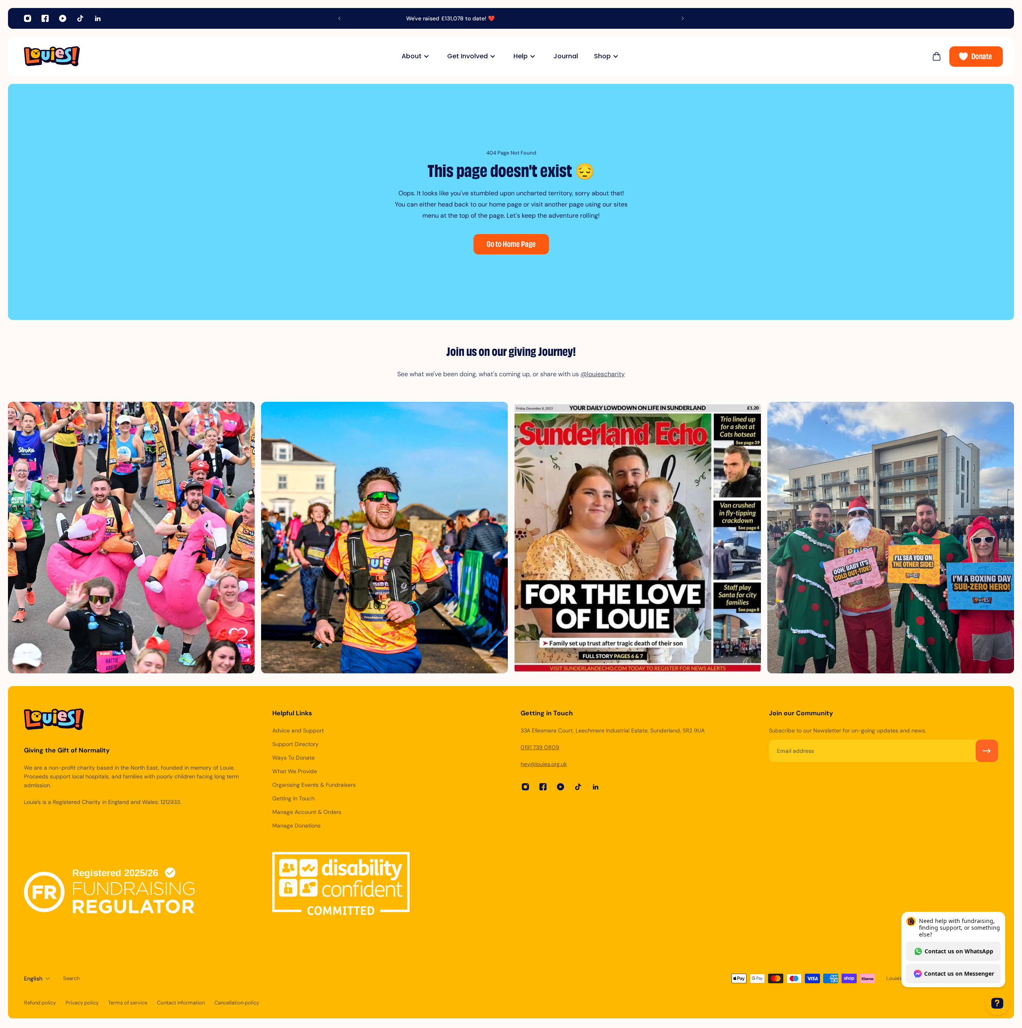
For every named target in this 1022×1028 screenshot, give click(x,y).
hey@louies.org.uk (544, 764)
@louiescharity (602, 374)
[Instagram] (27, 18)
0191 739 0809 (540, 747)
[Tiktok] (80, 18)
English (33, 978)
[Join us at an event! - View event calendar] (511, 18)
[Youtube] (62, 18)
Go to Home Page (511, 245)
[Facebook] (45, 18)
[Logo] (52, 56)
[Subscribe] (987, 751)
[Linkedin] (98, 18)
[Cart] (936, 56)
